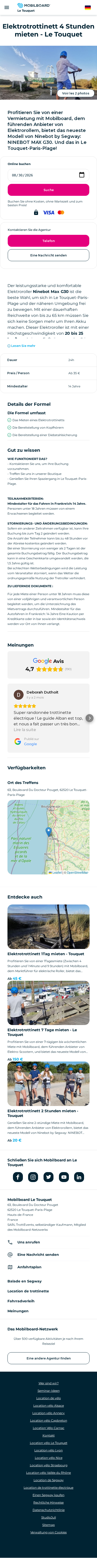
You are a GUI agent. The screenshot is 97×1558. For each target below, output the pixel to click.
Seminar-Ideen (49, 1391)
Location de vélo (48, 1398)
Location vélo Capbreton (48, 1420)
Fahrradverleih (21, 1301)
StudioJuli (48, 1517)
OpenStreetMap (77, 872)
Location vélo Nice (48, 1458)
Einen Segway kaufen (48, 1495)
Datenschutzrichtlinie (49, 1510)
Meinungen (18, 1311)
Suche (49, 190)
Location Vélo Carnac (48, 1428)
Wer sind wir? (49, 1383)
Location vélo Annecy (48, 1413)
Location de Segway (49, 1480)
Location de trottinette (28, 1291)
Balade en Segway (24, 1281)
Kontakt (49, 1435)
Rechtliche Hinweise (48, 1502)
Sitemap (48, 1525)
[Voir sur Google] (19, 695)
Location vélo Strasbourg (48, 1465)
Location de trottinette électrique (48, 1487)
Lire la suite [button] (25, 729)
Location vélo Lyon (48, 1450)
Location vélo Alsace (48, 1405)
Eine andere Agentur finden (49, 1358)
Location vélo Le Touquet (48, 1443)
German (91, 8)
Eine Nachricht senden (48, 255)
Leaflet (57, 872)
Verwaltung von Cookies (48, 1532)
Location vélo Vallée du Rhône (48, 1473)
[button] (7, 718)
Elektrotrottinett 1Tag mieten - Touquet (45, 953)
